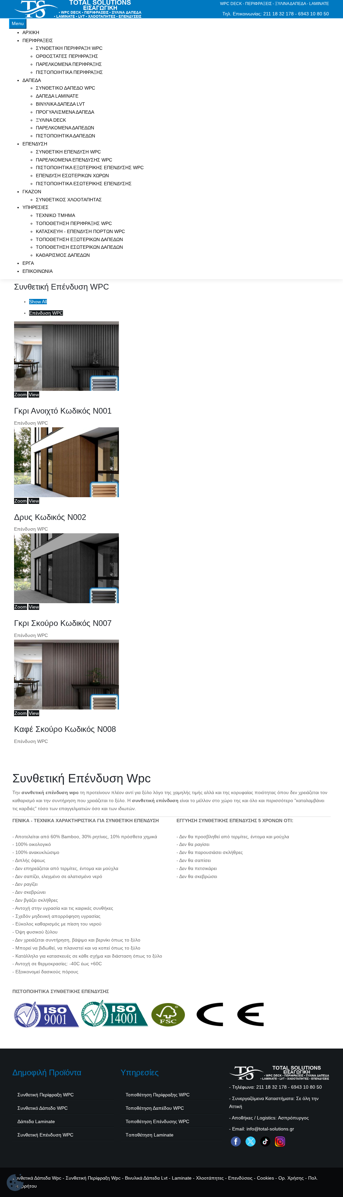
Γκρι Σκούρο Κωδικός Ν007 (63, 623)
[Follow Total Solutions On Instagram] (280, 1141)
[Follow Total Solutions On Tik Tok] (265, 1141)
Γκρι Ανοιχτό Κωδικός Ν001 (63, 410)
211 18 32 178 (278, 13)
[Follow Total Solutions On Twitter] (250, 1141)
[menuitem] (30, 32)
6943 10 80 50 (313, 13)
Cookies (265, 1178)
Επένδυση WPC (46, 313)
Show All (38, 301)
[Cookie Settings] (15, 1184)
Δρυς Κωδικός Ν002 (50, 517)
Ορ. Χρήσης (291, 1178)
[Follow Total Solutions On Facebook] (236, 1141)
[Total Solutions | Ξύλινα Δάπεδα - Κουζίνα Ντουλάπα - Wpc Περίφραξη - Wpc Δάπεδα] (78, 8)
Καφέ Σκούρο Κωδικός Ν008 (65, 729)
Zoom (20, 394)
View (34, 394)
